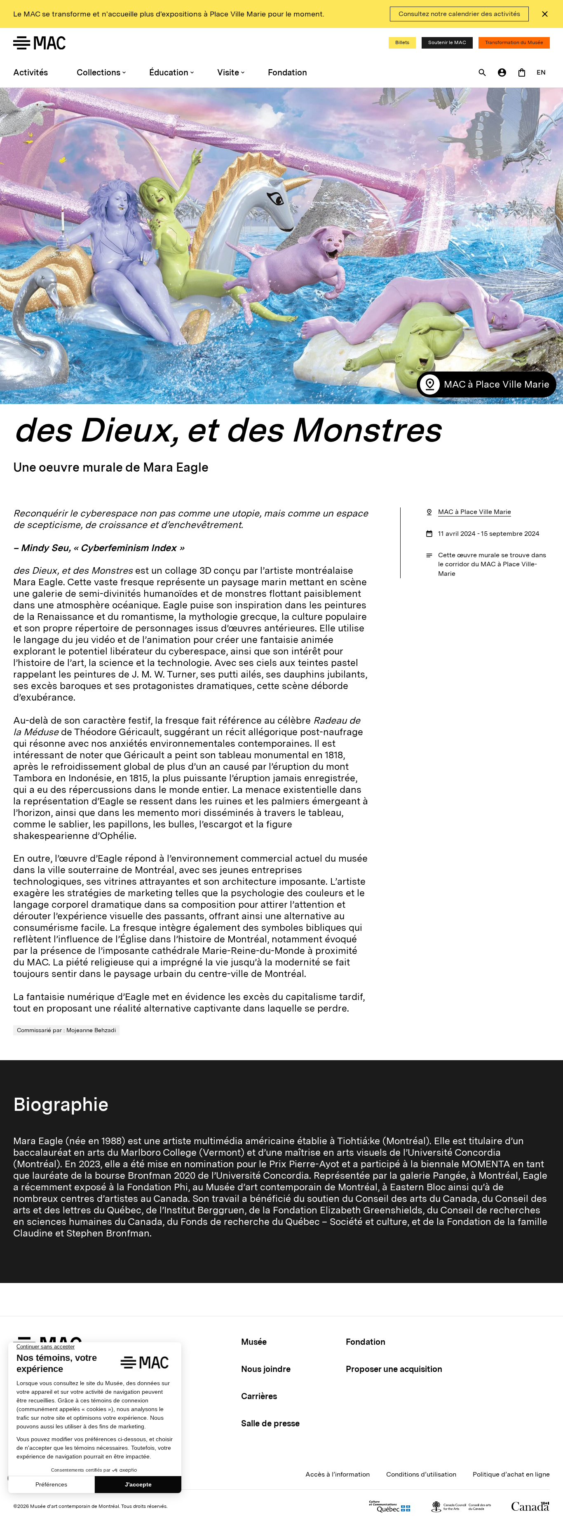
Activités (30, 72)
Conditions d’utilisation (421, 1474)
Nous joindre (266, 1369)
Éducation (168, 72)
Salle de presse (270, 1423)
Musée (254, 1342)
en (541, 72)
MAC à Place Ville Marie (474, 512)
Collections (98, 72)
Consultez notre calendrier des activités (459, 14)
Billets (402, 42)
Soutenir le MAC (447, 42)
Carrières (259, 1396)
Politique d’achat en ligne (511, 1474)
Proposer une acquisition (394, 1369)
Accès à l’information (337, 1474)
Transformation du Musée (514, 42)
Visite (228, 72)
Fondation (287, 72)
